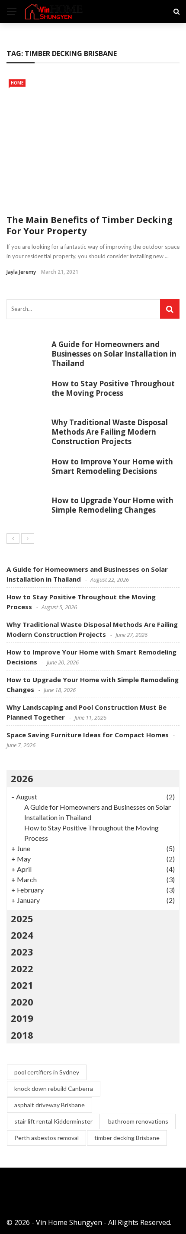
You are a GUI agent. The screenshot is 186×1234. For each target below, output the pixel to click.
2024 (22, 934)
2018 (22, 1034)
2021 (22, 984)
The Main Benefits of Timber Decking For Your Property (89, 225)
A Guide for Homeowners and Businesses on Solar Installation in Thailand (113, 353)
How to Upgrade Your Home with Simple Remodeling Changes (112, 505)
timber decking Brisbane (127, 1137)
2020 (22, 1001)
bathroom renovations (138, 1121)
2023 (22, 951)
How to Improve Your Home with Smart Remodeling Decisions (112, 466)
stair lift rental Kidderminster (53, 1121)
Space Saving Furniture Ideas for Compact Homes (87, 734)
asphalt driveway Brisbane (49, 1105)
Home (17, 83)
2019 (22, 1018)
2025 (22, 918)
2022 (22, 968)
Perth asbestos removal (46, 1137)
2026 (22, 778)
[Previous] (12, 538)
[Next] (27, 538)
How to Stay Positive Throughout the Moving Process (113, 388)
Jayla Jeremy (21, 272)
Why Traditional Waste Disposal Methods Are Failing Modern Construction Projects (109, 431)
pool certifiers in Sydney (46, 1072)
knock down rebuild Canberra (53, 1088)
